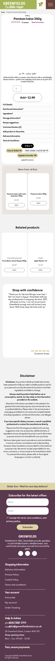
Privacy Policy (12, 574)
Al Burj (27, 16)
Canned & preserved (14, 258)
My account (11, 602)
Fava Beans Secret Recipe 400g (14, 261)
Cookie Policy (11, 579)
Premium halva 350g (38, 194)
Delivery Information (15, 569)
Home (3, 12)
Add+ (16, 205)
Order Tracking (12, 607)
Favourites (10, 597)
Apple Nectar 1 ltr (40, 261)
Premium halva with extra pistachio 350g (16, 195)
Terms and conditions (15, 584)
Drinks (40, 258)
